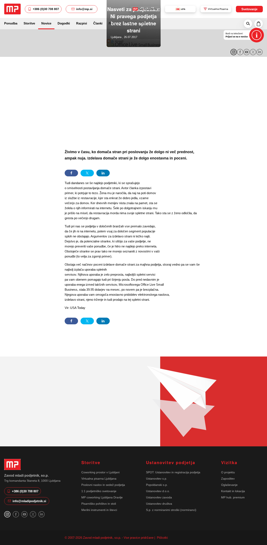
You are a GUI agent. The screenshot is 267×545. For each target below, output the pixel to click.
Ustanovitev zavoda (159, 497)
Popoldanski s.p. (157, 484)
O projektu (228, 472)
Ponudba (10, 23)
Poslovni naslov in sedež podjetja (103, 484)
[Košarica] (258, 23)
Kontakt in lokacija (233, 491)
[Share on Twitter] (87, 173)
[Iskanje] (248, 23)
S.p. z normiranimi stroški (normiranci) (171, 510)
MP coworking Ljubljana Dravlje (102, 497)
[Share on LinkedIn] (103, 173)
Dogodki (64, 23)
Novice (46, 23)
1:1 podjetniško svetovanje (98, 491)
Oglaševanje (229, 484)
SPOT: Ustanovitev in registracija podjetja (173, 472)
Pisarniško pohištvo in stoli (98, 503)
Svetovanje (249, 9)
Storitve (29, 23)
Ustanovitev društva (159, 503)
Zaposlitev (228, 478)
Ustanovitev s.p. (156, 478)
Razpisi (81, 23)
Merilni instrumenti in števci (99, 510)
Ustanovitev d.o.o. (158, 491)
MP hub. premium (233, 497)
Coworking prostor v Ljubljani (100, 472)
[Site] (12, 9)
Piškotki (162, 537)
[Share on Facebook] (71, 173)
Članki (97, 23)
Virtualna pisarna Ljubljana (98, 478)
